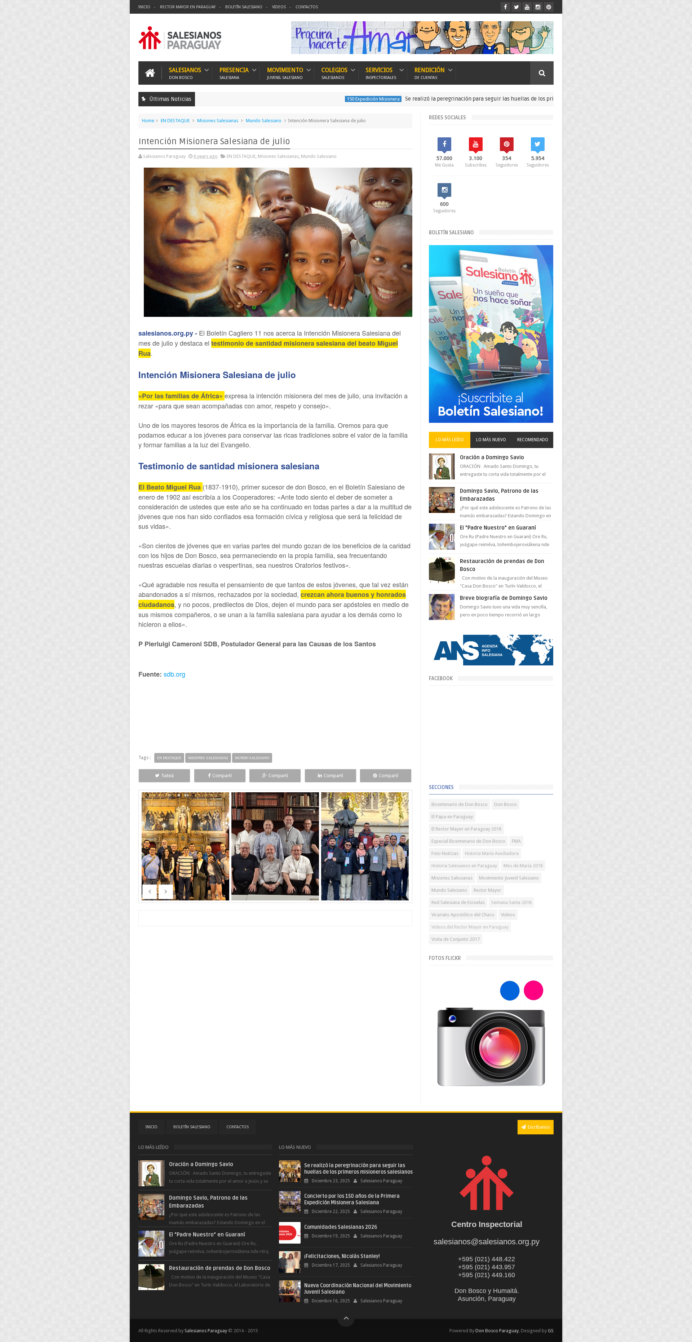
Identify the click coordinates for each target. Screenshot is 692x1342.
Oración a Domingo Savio (492, 457)
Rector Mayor (487, 890)
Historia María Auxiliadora (492, 853)
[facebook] (505, 7)
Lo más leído (450, 439)
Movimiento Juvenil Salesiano (509, 878)
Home (148, 120)
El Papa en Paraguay (452, 816)
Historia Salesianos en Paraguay (464, 865)
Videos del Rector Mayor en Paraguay (470, 927)
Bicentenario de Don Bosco (459, 804)
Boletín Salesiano (243, 7)
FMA (516, 841)
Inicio (144, 7)
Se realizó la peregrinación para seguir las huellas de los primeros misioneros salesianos (462, 99)
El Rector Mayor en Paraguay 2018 (466, 829)
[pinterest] (549, 7)
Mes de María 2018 (523, 865)
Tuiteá (167, 775)
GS (551, 1330)
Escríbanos (539, 1127)
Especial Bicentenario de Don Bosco (468, 841)
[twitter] (516, 7)
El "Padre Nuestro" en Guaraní (498, 527)
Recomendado (532, 439)
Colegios (334, 73)
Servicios (381, 73)
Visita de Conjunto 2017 (455, 939)
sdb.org (174, 673)
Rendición (429, 73)
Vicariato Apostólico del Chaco (462, 914)
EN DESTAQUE (175, 120)
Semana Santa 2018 (511, 902)
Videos (279, 7)
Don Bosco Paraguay (497, 1330)
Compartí (222, 775)
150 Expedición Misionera (319, 99)
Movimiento (285, 73)
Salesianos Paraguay (206, 1330)
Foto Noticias (444, 853)
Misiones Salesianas (217, 120)
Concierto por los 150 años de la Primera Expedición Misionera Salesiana (352, 1199)
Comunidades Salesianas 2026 (340, 1227)
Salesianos (185, 73)
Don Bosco (505, 804)
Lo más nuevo (491, 439)
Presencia (234, 73)
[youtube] (527, 7)
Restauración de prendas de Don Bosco (219, 1268)
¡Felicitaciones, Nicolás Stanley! (342, 1256)
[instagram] (538, 7)
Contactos (307, 7)
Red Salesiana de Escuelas (458, 902)
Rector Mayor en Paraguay (188, 7)
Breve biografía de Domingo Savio (503, 598)
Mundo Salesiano (263, 120)
